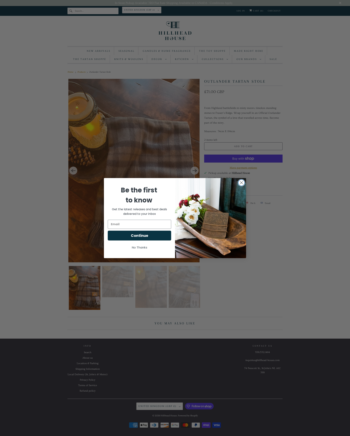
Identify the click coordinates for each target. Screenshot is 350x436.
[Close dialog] (241, 182)
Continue (139, 235)
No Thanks (139, 247)
